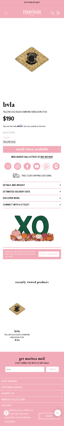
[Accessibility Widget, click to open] (6, 413)
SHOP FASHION (9, 381)
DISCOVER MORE (11, 198)
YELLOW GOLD (9, 142)
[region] (32, 2)
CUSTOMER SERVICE (11, 387)
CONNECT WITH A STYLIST (16, 204)
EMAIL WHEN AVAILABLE (32, 149)
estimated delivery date (16, 191)
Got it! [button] (49, 416)
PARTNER (6, 405)
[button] (6, 13)
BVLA (9, 104)
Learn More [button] (10, 421)
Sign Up (52, 369)
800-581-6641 (46, 157)
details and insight (14, 185)
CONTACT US (7, 393)
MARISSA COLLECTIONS (13, 399)
